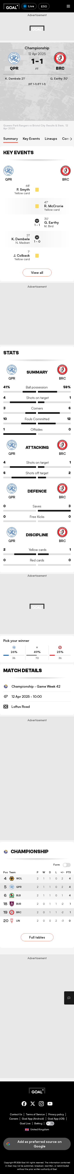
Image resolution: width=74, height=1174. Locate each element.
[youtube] (50, 1104)
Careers (13, 1118)
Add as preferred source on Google (39, 1144)
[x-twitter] (32, 1104)
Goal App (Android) (33, 1118)
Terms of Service (35, 1114)
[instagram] (41, 1104)
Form (56, 864)
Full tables (37, 937)
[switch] (67, 865)
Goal (23, 1162)
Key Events (31, 139)
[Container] (14, 61)
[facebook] (24, 1104)
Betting (38, 1123)
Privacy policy (56, 1114)
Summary (10, 139)
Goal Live (25, 1123)
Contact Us (16, 1114)
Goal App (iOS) (56, 1118)
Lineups (51, 139)
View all (37, 273)
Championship (37, 48)
